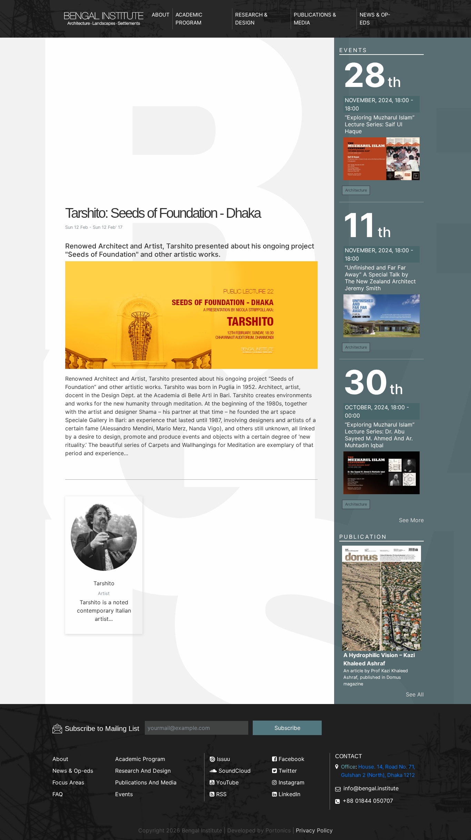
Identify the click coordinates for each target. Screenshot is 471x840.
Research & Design (251, 18)
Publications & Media (315, 18)
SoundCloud (234, 770)
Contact (348, 756)
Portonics (278, 830)
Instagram (290, 782)
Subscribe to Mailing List (102, 728)
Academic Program (189, 18)
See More (411, 520)
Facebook (290, 758)
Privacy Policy (314, 830)
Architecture (356, 190)
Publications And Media (146, 782)
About (161, 14)
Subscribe (287, 727)
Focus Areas (68, 782)
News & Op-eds (375, 18)
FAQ (57, 794)
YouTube (226, 782)
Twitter (287, 770)
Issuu (222, 758)
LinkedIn (288, 794)
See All (415, 694)
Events (353, 50)
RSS (220, 794)
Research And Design (143, 770)
